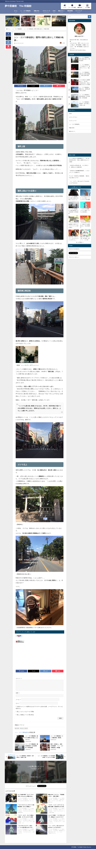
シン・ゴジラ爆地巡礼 (19, 33)
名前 (18, 692)
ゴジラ (17, 728)
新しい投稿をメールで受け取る (25, 714)
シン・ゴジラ (25, 728)
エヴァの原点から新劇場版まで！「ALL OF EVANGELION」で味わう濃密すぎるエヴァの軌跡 (79, 160)
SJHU (70, 113)
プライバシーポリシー (74, 257)
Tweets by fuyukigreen (74, 248)
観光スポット (72, 131)
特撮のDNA (71, 127)
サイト (17, 703)
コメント (19, 678)
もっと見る (79, 242)
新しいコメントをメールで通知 (25, 711)
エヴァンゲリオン (73, 117)
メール (18, 699)
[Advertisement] (39, 182)
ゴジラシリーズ (72, 120)
